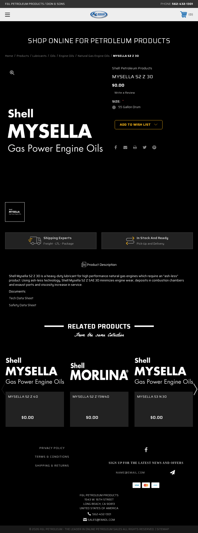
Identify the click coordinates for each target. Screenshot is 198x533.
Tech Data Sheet (21, 298)
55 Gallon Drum (129, 107)
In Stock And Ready (152, 238)
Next (195, 389)
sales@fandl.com (101, 519)
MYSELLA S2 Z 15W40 (90, 396)
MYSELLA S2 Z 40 (23, 396)
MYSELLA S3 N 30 (152, 396)
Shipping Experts (57, 238)
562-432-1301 (182, 3)
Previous (3, 389)
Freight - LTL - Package (58, 244)
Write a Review (124, 92)
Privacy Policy (52, 448)
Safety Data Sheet (22, 305)
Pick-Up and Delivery (150, 244)
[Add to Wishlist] (54, 372)
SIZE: (118, 101)
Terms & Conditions (52, 456)
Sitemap (163, 529)
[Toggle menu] (24, 14)
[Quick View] (54, 360)
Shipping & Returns (52, 465)
